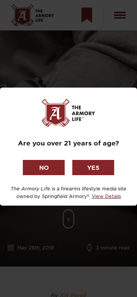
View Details (106, 196)
